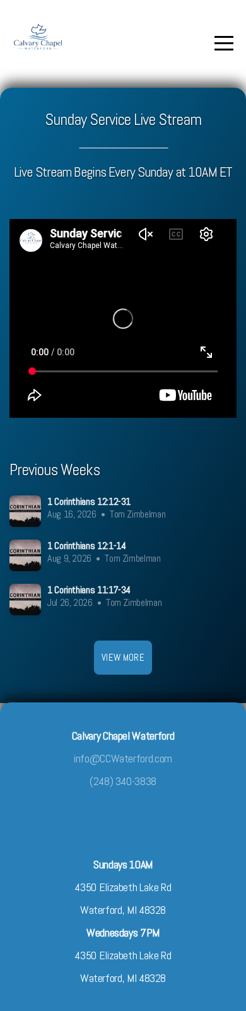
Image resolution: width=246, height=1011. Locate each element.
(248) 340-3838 (123, 781)
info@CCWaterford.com (123, 758)
